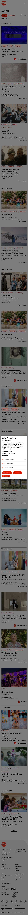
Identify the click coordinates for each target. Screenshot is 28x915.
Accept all (6, 476)
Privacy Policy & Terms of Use (9, 453)
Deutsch (4, 440)
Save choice (17, 472)
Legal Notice (5, 455)
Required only (7, 472)
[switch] (3, 463)
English (9, 440)
